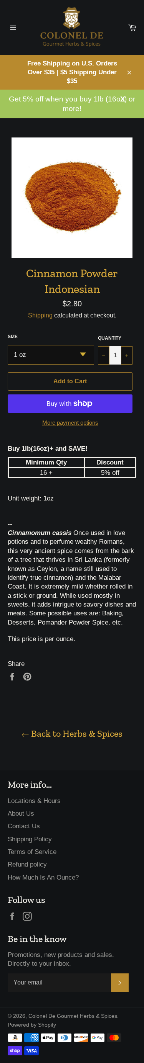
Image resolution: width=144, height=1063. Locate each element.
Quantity (109, 338)
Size (13, 336)
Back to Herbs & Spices (75, 733)
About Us (21, 813)
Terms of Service (32, 851)
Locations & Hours (34, 801)
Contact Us (24, 826)
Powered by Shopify (32, 1025)
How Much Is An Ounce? (43, 877)
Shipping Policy (30, 839)
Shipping (40, 315)
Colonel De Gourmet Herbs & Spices (72, 1016)
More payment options (70, 422)
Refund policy (27, 864)
